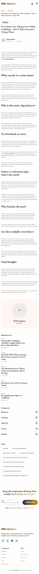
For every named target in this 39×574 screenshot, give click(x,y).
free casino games (9, 153)
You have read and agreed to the (20, 508)
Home (3, 11)
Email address (3, 501)
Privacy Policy (29, 508)
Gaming (10, 11)
